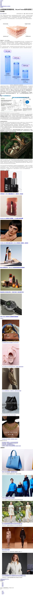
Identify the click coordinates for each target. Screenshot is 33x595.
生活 (1, 1)
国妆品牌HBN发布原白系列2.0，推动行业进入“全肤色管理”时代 (12, 292)
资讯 (1, 13)
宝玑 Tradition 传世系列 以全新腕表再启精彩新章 (9, 316)
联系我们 (9, 6)
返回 (2, 593)
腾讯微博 (4, 6)
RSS (6, 6)
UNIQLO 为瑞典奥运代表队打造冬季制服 (8, 498)
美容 (1, 3)
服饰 (1, 4)
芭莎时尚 (1, 0)
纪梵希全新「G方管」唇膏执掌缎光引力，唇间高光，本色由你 (11, 193)
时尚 (1, 2)
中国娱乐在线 (2, 579)
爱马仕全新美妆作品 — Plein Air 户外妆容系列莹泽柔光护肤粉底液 (12, 267)
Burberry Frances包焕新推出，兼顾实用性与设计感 (9, 472)
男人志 (8, 579)
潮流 (1, 5)
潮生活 (6, 579)
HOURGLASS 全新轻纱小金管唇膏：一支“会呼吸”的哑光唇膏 (11, 218)
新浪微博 (1, 6)
